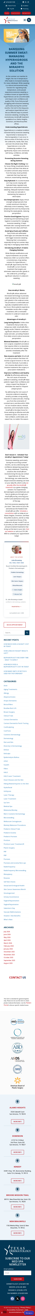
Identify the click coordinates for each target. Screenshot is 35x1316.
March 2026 (8, 943)
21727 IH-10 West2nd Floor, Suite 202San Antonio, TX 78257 (17, 1142)
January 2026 (8, 949)
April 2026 (7, 940)
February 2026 (9, 946)
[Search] (27, 632)
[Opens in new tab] (23, 2)
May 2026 (7, 937)
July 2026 (7, 932)
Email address (9, 1269)
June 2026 (7, 934)
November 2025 (9, 955)
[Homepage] (13, 20)
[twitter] (26, 2)
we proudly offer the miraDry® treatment (17, 485)
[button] (24, 20)
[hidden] (4, 1312)
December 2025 (9, 952)
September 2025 (9, 960)
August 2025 (8, 963)
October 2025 (8, 957)
